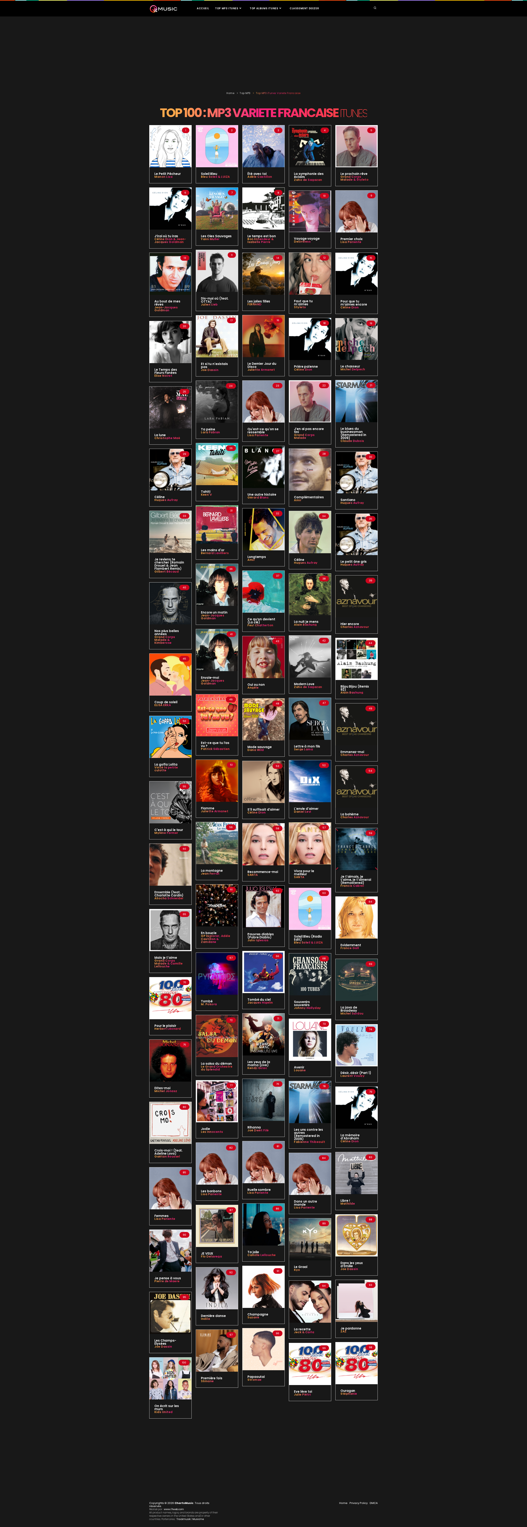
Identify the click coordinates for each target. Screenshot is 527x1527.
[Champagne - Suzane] (263, 1287)
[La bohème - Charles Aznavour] (357, 786)
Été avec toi (257, 174)
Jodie (205, 1129)
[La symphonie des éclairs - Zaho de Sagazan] (310, 146)
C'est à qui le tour (168, 830)
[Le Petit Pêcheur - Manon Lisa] (170, 146)
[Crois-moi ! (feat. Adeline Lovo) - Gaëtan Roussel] (170, 1123)
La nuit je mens (306, 621)
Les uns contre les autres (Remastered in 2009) (308, 1134)
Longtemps (256, 557)
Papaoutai (256, 1377)
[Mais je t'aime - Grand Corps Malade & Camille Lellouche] (170, 930)
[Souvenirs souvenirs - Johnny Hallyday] (310, 974)
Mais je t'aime (165, 957)
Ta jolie (253, 1252)
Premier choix (351, 239)
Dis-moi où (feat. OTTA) (215, 300)
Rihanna (254, 1127)
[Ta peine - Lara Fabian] (217, 402)
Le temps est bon (261, 236)
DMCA (374, 1503)
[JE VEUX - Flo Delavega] (217, 1226)
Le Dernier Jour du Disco (261, 365)
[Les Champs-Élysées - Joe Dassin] (170, 1313)
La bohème (349, 814)
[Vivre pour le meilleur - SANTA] (310, 843)
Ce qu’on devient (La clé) (261, 620)
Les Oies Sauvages (216, 236)
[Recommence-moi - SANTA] (263, 844)
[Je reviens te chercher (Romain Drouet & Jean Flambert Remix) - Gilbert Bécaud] (170, 532)
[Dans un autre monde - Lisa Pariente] (310, 1173)
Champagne (257, 1314)
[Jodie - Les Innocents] (217, 1101)
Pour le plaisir (165, 1026)
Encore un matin (214, 612)
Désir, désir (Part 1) (355, 1073)
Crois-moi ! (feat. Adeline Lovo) (168, 1152)
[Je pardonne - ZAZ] (357, 1301)
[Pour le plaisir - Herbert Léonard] (170, 998)
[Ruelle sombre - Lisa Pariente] (263, 1162)
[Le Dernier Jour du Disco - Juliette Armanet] (263, 336)
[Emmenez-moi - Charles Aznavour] (357, 724)
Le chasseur (350, 366)
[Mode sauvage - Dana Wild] (263, 719)
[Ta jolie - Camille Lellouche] (263, 1224)
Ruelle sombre (259, 1190)
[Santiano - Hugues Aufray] (357, 472)
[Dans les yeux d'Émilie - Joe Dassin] (357, 1235)
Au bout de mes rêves (167, 303)
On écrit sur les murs (166, 1407)
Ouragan (347, 1391)
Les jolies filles (258, 301)
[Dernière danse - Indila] (217, 1288)
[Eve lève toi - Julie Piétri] (310, 1364)
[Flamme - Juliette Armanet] (217, 781)
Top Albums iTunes (264, 8)
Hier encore (349, 624)
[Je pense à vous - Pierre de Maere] (170, 1250)
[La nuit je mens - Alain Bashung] (310, 594)
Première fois (211, 1378)
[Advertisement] (263, 52)
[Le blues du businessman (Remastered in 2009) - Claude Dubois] (357, 401)
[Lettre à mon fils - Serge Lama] (310, 719)
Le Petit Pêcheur (167, 174)
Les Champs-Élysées (165, 1342)
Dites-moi (162, 1088)
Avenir (299, 1067)
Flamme (207, 808)
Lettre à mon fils (307, 746)
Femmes (161, 1216)
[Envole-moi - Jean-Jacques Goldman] (217, 650)
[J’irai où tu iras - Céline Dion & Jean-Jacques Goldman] (170, 208)
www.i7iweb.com (174, 1509)
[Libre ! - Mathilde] (357, 1173)
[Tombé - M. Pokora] (217, 974)
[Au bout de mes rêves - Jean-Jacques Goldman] (170, 274)
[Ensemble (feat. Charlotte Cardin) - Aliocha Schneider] (170, 864)
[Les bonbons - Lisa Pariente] (217, 1163)
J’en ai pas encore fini (309, 430)
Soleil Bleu (209, 174)
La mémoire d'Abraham (350, 1136)
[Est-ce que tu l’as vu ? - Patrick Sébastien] (217, 715)
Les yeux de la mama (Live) (258, 1063)
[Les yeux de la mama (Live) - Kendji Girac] (263, 1034)
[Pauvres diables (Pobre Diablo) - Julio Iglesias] (263, 906)
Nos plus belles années (166, 632)
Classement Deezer (304, 8)
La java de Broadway (348, 1009)
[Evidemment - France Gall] (357, 917)
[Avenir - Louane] (310, 1040)
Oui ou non (256, 684)
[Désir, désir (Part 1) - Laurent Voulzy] (357, 1045)
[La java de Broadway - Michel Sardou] (357, 980)
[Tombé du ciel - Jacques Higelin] (263, 972)
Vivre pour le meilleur (304, 872)
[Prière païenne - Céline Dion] (310, 339)
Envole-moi (210, 677)
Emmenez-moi (352, 752)
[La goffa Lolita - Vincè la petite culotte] (170, 737)
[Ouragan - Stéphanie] (357, 1363)
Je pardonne (350, 1328)
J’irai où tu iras (166, 236)
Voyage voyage (307, 238)
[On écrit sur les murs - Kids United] (170, 1378)
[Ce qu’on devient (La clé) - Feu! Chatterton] (263, 591)
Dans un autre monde (305, 1203)
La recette (302, 1329)
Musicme (198, 1519)
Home (230, 93)
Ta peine (208, 429)
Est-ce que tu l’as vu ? (215, 744)
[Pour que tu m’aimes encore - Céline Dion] (357, 274)
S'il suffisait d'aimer (263, 809)
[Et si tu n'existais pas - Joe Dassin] (217, 336)
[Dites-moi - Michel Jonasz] (170, 1060)
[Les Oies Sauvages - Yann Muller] (217, 208)
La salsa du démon (216, 1063)
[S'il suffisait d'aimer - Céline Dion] (263, 782)
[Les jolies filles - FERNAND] (263, 274)
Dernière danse (213, 1316)
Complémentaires (309, 497)
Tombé (207, 1001)
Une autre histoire (261, 494)
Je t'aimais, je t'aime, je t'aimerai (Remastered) (355, 879)
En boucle (209, 933)
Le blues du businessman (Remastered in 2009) (353, 433)
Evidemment (350, 945)
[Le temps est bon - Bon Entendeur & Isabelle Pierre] (263, 208)
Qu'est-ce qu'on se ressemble (263, 430)
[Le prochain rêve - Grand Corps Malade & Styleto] (357, 146)
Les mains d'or (212, 550)
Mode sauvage (259, 747)
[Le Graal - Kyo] (310, 1239)
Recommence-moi (262, 872)
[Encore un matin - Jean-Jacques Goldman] (217, 585)
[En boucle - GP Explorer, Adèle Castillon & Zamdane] (217, 905)
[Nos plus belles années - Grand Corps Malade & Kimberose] (170, 603)
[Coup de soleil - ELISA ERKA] (170, 674)
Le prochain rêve (353, 174)
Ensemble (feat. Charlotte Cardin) (168, 893)
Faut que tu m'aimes (303, 302)
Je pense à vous (167, 1278)
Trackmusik (183, 1519)
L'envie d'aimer (306, 808)
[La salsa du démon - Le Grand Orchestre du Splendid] (217, 1036)
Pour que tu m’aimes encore (353, 303)
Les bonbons (211, 1191)
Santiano (347, 500)
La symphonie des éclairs (308, 175)
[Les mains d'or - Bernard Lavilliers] (217, 524)
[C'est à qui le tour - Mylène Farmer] (170, 802)
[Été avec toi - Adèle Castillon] (263, 146)
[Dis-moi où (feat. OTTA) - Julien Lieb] (217, 271)
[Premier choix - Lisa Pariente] (357, 211)
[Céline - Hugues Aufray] (170, 469)
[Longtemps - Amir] (263, 529)
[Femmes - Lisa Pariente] (170, 1188)
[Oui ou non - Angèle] (263, 657)
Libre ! (345, 1200)
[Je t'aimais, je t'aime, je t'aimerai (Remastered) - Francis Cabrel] (357, 849)
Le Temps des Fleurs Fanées (165, 371)
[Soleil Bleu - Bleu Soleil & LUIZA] (217, 146)
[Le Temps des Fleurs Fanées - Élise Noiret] (170, 342)
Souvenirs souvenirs (302, 1003)
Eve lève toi (303, 1391)
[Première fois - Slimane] (217, 1350)
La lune (160, 435)
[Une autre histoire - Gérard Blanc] (263, 467)
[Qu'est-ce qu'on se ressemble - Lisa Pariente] (263, 401)
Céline (159, 497)
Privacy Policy (359, 1503)
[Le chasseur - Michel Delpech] (357, 339)
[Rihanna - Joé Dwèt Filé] (263, 1100)
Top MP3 (245, 93)
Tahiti (205, 491)
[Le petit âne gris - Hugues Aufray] (357, 534)
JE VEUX (207, 1253)
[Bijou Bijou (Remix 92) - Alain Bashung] (357, 659)
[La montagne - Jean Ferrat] (217, 843)
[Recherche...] (375, 8)
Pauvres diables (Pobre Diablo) (260, 935)
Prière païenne (306, 366)
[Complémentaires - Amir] (310, 469)
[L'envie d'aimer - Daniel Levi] (310, 781)
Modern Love (304, 684)
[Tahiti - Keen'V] (217, 464)
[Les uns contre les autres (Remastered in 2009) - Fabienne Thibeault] (310, 1102)
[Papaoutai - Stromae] (263, 1349)
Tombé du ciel (259, 999)
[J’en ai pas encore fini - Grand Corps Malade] (310, 401)
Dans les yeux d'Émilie (351, 1264)
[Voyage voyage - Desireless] (310, 211)
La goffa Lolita (165, 764)
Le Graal (300, 1267)
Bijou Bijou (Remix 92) (354, 688)
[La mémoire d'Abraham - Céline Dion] (357, 1107)
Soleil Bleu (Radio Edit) (308, 938)
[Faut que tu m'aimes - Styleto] (310, 273)
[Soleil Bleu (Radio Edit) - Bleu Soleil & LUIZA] (310, 909)
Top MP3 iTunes (227, 8)
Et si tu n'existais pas (214, 365)
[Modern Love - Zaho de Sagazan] (310, 656)
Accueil (203, 8)
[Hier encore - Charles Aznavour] (357, 596)
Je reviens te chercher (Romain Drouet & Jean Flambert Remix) (169, 564)
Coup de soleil (165, 702)
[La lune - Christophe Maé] (170, 407)
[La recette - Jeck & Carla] (310, 1301)
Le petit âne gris (353, 561)
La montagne (212, 870)
